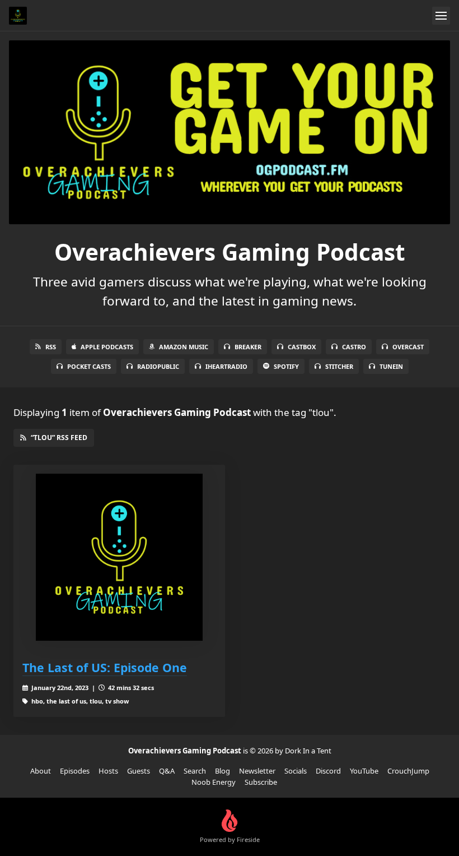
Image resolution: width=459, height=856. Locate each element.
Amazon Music (183, 347)
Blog (222, 771)
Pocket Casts (89, 366)
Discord (328, 771)
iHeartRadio (226, 366)
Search (195, 771)
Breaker (248, 347)
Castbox (302, 347)
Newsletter (257, 771)
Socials (295, 771)
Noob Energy (213, 782)
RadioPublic (158, 366)
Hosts (108, 771)
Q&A (167, 771)
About (40, 771)
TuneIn (391, 366)
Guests (138, 771)
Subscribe (261, 782)
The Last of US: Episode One (104, 667)
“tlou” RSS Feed (59, 437)
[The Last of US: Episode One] (119, 557)
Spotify (286, 366)
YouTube (364, 771)
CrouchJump (408, 771)
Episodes (75, 771)
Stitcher (339, 366)
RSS (50, 347)
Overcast (408, 347)
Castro (354, 347)
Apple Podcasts (107, 347)
